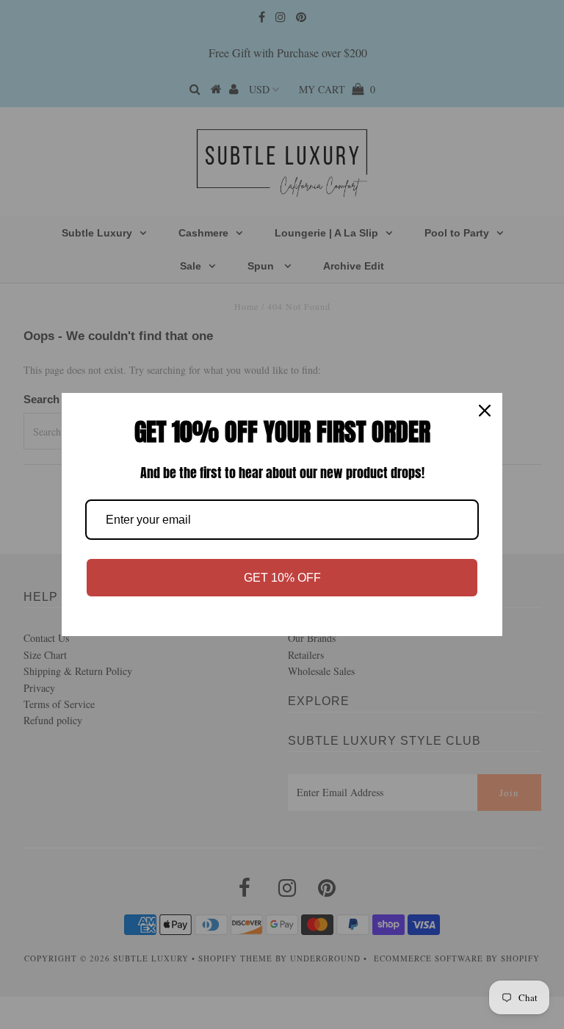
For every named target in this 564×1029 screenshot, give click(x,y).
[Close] (484, 410)
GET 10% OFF (282, 577)
